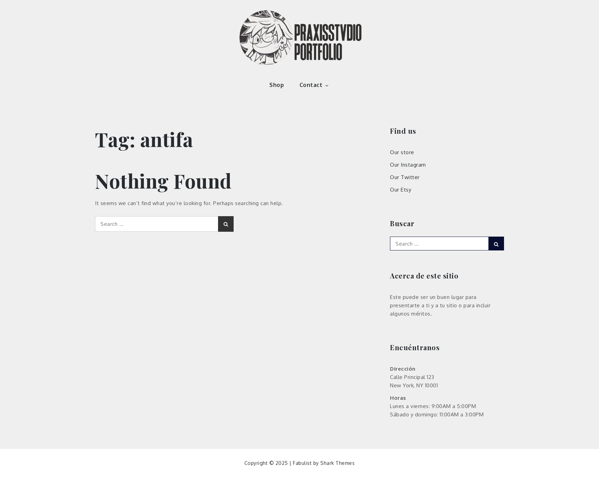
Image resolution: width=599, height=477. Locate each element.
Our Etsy (400, 189)
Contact (311, 84)
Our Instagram (408, 164)
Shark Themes (337, 463)
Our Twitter (405, 177)
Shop (276, 84)
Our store (402, 152)
